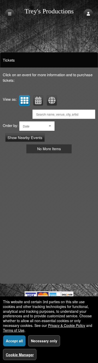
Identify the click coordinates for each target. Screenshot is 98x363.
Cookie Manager (20, 354)
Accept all (14, 340)
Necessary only (44, 340)
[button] (88, 14)
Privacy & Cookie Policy (66, 325)
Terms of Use (13, 330)
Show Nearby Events (25, 137)
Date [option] (26, 126)
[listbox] (37, 126)
